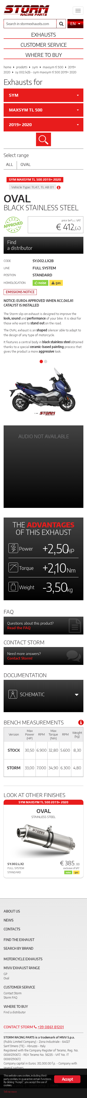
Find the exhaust (19, 940)
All (9, 164)
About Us (12, 911)
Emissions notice (20, 292)
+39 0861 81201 (51, 1027)
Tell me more (10, 1091)
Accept (67, 1079)
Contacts (12, 929)
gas (58, 283)
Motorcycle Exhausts (23, 959)
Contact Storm (13, 993)
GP (5, 974)
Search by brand (18, 948)
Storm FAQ (10, 997)
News (9, 920)
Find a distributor (19, 245)
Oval (26, 164)
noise (42, 283)
